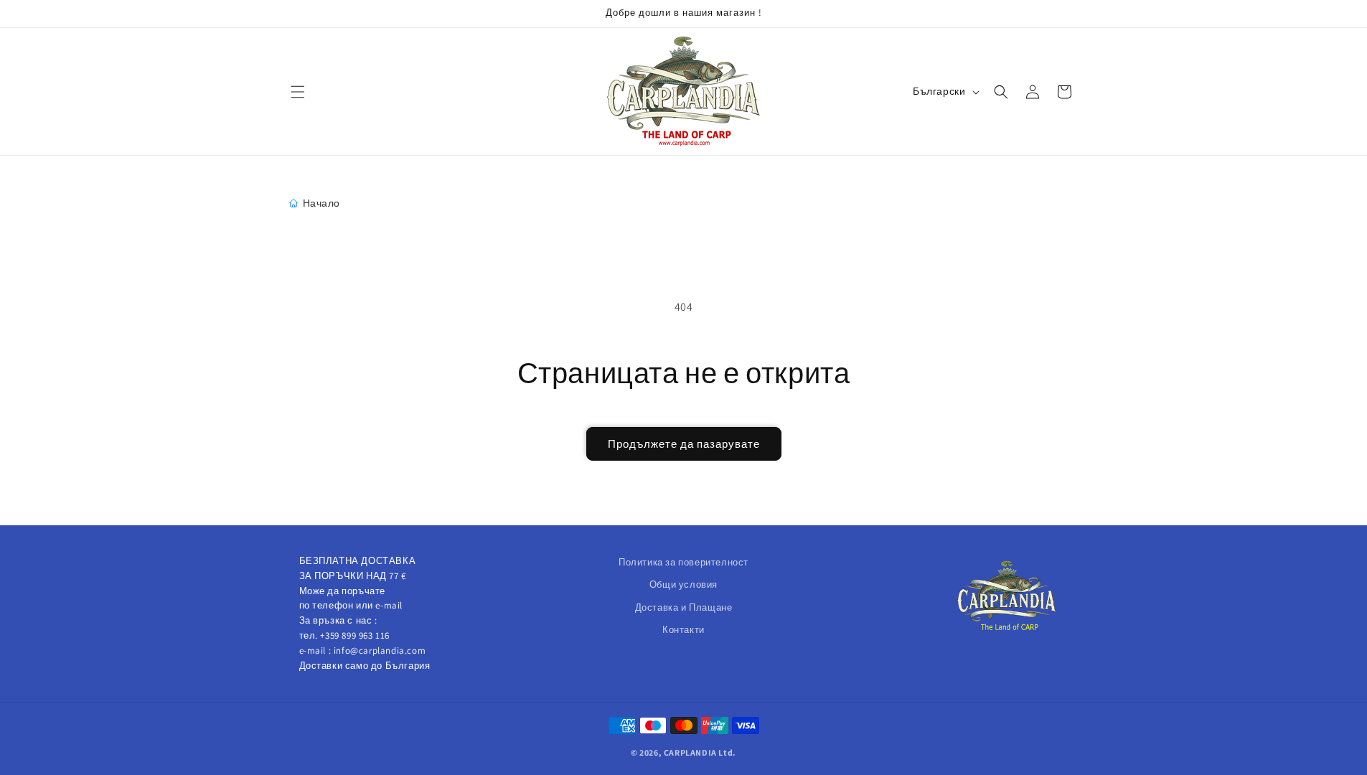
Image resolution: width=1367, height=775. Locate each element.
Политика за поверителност (683, 562)
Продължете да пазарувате (684, 444)
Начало (322, 203)
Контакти (683, 630)
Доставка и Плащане (684, 607)
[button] (298, 92)
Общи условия (683, 584)
